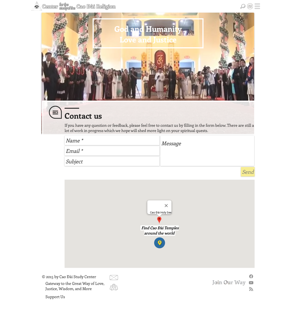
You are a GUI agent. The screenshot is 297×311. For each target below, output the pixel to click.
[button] (257, 6)
